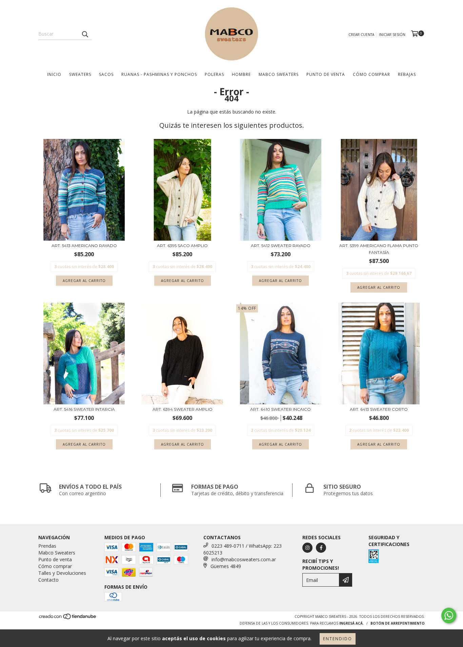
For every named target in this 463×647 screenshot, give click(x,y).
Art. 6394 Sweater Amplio (183, 409)
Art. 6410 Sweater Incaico (280, 409)
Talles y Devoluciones (62, 573)
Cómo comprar (55, 566)
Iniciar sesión (392, 34)
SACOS (106, 74)
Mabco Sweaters (279, 74)
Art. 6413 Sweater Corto (379, 409)
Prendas (47, 546)
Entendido (337, 639)
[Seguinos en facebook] (321, 548)
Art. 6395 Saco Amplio (182, 245)
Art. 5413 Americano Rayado (84, 245)
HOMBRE (241, 74)
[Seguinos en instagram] (307, 548)
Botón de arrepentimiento (397, 623)
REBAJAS (407, 74)
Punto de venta (325, 74)
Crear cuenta (361, 34)
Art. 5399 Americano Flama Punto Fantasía (378, 249)
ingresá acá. (351, 623)
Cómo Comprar (371, 74)
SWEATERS (80, 74)
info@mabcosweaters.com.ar (244, 559)
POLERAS (214, 74)
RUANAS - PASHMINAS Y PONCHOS (159, 74)
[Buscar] (85, 34)
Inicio (54, 74)
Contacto (48, 580)
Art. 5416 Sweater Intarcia (84, 409)
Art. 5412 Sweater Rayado (280, 245)
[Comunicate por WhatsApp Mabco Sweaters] (448, 615)
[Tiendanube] (68, 618)
